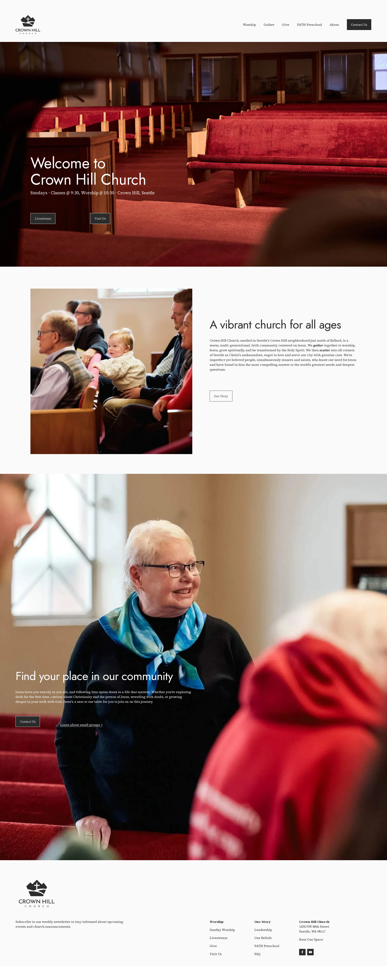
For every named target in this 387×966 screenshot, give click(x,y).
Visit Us (100, 218)
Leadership (263, 930)
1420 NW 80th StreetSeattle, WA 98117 (314, 929)
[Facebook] (302, 952)
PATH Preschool (309, 24)
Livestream (43, 218)
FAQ (257, 954)
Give (285, 24)
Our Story (221, 396)
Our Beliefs (263, 938)
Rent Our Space (311, 939)
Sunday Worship (222, 930)
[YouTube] (310, 952)
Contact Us (359, 24)
